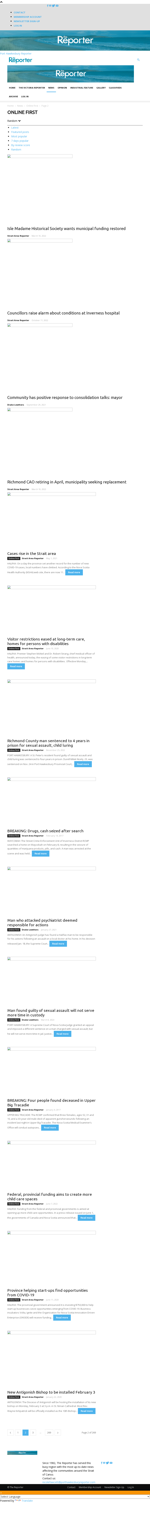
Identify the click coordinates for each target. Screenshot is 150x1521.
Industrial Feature (81, 87)
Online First (32, 105)
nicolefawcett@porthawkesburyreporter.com (68, 1482)
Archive (13, 96)
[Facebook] (48, 5)
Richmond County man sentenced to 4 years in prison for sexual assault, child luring (48, 742)
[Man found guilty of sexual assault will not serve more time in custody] (51, 981)
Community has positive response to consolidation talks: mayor (65, 397)
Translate (27, 1500)
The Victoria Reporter (32, 87)
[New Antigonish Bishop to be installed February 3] (51, 1359)
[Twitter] (54, 5)
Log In (18, 25)
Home (12, 87)
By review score (20, 145)
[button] (138, 60)
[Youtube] (57, 5)
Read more (74, 572)
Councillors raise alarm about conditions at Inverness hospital (63, 313)
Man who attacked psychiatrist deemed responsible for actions (42, 922)
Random (16, 149)
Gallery (101, 87)
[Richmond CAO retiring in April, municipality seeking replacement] (75, 441)
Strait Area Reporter (18, 235)
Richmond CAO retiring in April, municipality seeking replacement (66, 482)
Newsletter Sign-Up (27, 21)
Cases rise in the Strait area (31, 553)
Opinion (62, 87)
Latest (15, 127)
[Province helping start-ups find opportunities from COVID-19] (51, 1258)
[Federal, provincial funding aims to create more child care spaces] (51, 1165)
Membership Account (28, 16)
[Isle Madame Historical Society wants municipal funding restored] (75, 187)
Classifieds (115, 87)
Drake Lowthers (15, 404)
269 (49, 1432)
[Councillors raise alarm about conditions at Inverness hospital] (75, 272)
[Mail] (50, 5)
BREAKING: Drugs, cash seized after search (45, 831)
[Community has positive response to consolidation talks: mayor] (75, 356)
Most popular (19, 136)
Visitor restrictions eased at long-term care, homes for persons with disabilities (46, 641)
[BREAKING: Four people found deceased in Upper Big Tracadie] (51, 1071)
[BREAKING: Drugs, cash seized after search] (51, 801)
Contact (19, 12)
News (51, 87)
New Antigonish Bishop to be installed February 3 (51, 1392)
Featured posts (20, 132)
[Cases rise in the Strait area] (51, 520)
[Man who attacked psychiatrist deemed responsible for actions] (51, 891)
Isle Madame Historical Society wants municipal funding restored (66, 228)
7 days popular (20, 140)
